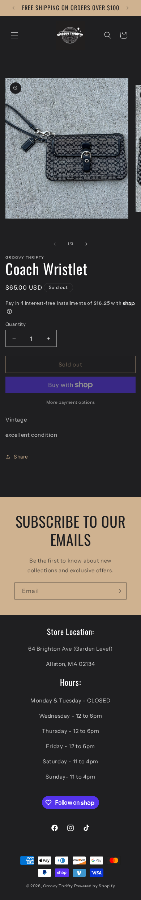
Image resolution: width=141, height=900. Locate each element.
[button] (14, 35)
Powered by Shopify (94, 885)
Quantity (15, 324)
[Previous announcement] (13, 8)
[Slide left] (55, 244)
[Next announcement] (128, 8)
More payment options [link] (70, 402)
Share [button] (21, 456)
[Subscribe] (118, 591)
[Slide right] (86, 244)
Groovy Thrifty (58, 885)
